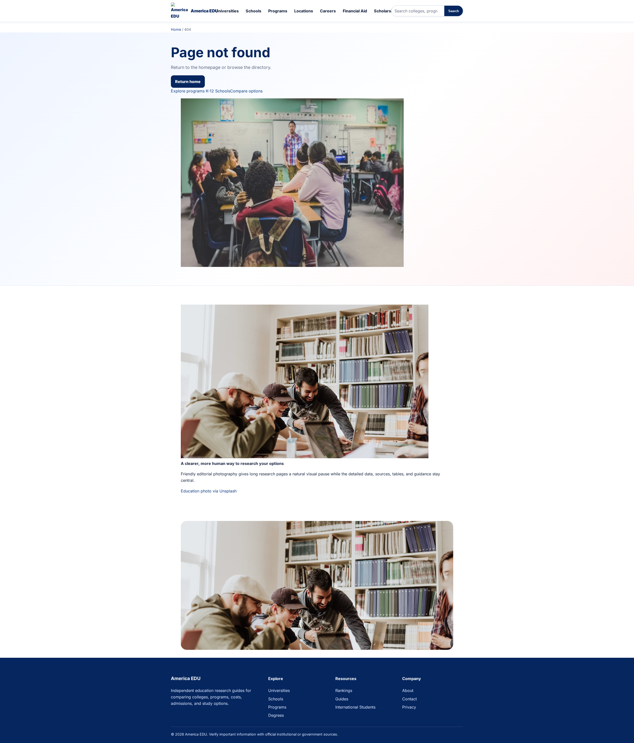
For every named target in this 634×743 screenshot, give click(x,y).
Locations (303, 10)
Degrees (276, 715)
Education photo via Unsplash (209, 490)
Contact (409, 698)
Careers (328, 10)
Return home (188, 81)
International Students (355, 707)
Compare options (246, 90)
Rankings (343, 690)
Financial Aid (355, 10)
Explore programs (188, 90)
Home (176, 29)
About (407, 690)
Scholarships (386, 10)
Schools (253, 10)
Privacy (409, 707)
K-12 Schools (218, 90)
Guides (341, 698)
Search (453, 11)
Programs (277, 10)
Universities (227, 10)
